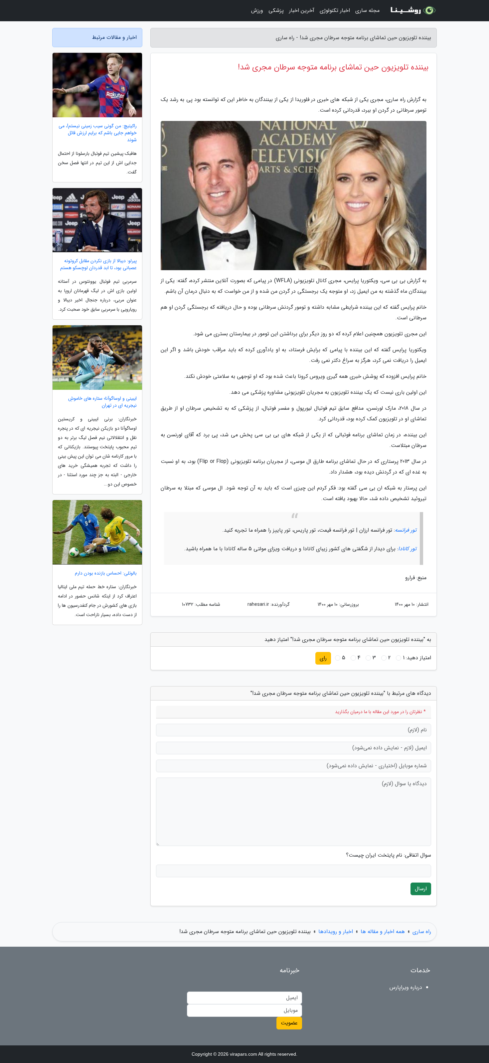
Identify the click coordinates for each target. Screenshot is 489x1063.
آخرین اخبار (301, 10)
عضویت (289, 1023)
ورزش (257, 10)
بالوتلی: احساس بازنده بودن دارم (106, 573)
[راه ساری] (412, 11)
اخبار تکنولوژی (335, 10)
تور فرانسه (405, 530)
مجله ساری (367, 10)
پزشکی (276, 10)
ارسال (421, 889)
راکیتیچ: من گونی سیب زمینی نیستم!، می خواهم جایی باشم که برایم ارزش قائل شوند (98, 133)
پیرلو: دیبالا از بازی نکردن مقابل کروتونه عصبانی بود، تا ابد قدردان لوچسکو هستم (98, 264)
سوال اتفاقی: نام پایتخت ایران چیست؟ (388, 855)
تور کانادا (407, 549)
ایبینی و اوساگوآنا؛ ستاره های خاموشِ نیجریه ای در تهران (102, 402)
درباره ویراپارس (406, 987)
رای (323, 658)
